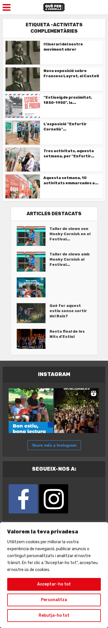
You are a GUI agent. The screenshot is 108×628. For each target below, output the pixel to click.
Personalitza (54, 599)
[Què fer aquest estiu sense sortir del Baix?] (33, 313)
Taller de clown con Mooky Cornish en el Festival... (70, 233)
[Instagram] (53, 498)
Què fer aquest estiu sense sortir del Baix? (68, 310)
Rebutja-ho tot (54, 615)
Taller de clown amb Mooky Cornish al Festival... (70, 259)
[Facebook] (23, 498)
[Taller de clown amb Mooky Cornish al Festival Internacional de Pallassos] (33, 262)
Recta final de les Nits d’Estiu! (67, 334)
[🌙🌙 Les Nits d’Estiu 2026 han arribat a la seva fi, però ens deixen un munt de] (76, 410)
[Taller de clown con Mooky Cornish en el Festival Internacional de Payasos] (33, 236)
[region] (54, 575)
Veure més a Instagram (54, 445)
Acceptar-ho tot (54, 584)
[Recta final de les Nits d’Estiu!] (33, 339)
